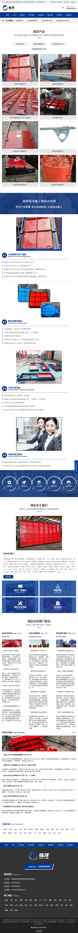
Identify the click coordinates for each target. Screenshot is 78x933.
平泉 (59, 833)
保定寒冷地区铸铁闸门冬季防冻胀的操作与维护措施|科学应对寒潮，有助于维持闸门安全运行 (40, 671)
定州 (20, 833)
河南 (11, 905)
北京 (25, 905)
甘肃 (46, 905)
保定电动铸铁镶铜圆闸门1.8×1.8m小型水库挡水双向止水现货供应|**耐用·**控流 (12, 706)
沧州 (20, 829)
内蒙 (56, 905)
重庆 (71, 905)
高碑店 (10, 833)
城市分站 (53, 2)
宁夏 (11, 910)
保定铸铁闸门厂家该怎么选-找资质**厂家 (40, 651)
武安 (62, 829)
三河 (35, 833)
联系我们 (69, 15)
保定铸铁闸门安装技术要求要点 (40, 712)
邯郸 (36, 829)
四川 (45, 900)
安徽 (6, 900)
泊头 (39, 833)
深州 (25, 833)
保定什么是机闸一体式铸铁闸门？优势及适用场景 (12, 685)
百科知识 (59, 15)
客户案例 (31, 15)
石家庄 (5, 829)
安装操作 (41, 15)
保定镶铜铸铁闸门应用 (62, 21)
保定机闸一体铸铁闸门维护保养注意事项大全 (67, 692)
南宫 (67, 829)
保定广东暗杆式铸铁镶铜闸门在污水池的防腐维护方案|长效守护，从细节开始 (67, 671)
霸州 (30, 833)
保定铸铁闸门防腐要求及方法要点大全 (67, 651)
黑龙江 (41, 905)
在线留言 (73, 2)
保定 (10, 829)
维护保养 (50, 15)
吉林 (35, 905)
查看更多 (8, 577)
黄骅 (44, 833)
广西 (61, 905)
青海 (51, 905)
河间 (49, 833)
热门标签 (59, 2)
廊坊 (52, 829)
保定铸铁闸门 (20, 21)
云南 (60, 900)
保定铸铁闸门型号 (47, 21)
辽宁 (30, 905)
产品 (14, 15)
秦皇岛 (31, 829)
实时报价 (22, 15)
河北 (6, 905)
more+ (19, 633)
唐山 (25, 829)
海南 (50, 900)
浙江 (16, 900)
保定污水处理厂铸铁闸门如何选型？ (12, 651)
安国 (4, 833)
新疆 (16, 910)
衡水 (57, 829)
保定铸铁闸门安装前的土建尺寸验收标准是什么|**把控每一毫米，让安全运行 (40, 692)
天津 (66, 905)
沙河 (72, 829)
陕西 (21, 905)
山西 (69, 900)
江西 (25, 900)
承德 (47, 829)
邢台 (15, 829)
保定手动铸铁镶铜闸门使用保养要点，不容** (67, 712)
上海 (64, 900)
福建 (21, 900)
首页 (7, 15)
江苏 (11, 900)
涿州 (15, 833)
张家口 (42, 829)
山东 (16, 905)
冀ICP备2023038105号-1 (39, 927)
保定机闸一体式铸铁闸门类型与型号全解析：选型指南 (12, 669)
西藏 (6, 910)
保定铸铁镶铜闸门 (32, 21)
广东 (40, 900)
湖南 (35, 900)
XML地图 (39, 931)
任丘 (54, 833)
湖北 (30, 900)
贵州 (55, 900)
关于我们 (66, 2)
